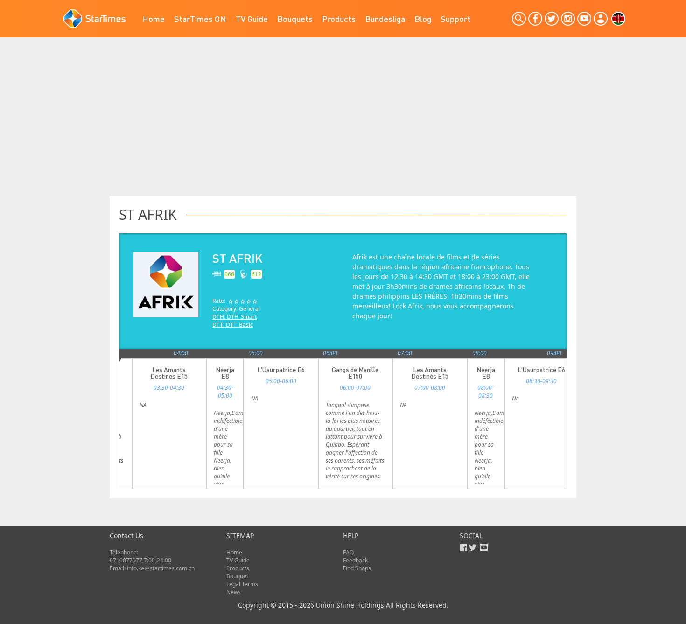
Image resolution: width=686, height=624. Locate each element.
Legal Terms (242, 584)
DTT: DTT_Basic (232, 325)
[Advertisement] (343, 126)
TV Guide (252, 18)
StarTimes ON (200, 18)
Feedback (355, 560)
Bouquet (237, 576)
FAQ (348, 552)
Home (153, 18)
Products (339, 18)
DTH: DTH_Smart (234, 317)
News (233, 592)
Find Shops (357, 568)
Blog (422, 18)
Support (455, 18)
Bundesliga (385, 18)
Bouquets (295, 18)
